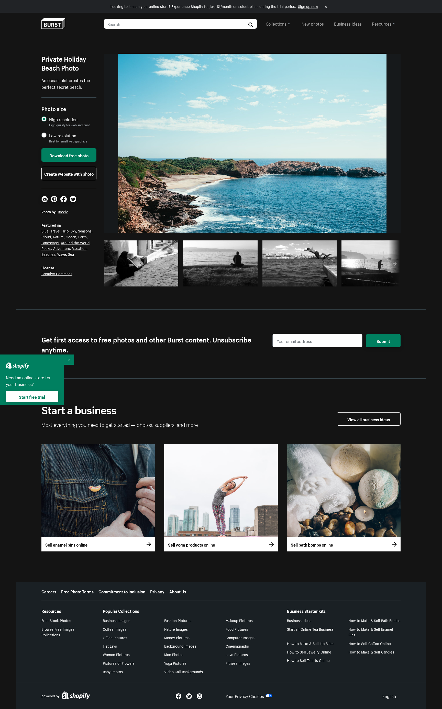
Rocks (46, 248)
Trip (65, 231)
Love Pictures (237, 654)
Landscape (50, 242)
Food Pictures (237, 629)
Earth (82, 236)
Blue (45, 231)
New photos (313, 23)
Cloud (46, 236)
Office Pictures (115, 637)
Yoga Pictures (175, 663)
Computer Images (240, 637)
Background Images (180, 646)
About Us (177, 591)
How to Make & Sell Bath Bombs (374, 620)
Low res (163, 281)
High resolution (63, 119)
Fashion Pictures (177, 620)
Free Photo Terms (77, 591)
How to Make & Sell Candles (371, 652)
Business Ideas (299, 620)
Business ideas (348, 23)
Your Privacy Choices (245, 695)
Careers (48, 591)
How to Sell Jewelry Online (309, 652)
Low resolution (62, 135)
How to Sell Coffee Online (369, 643)
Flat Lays (110, 646)
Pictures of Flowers (119, 663)
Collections (276, 23)
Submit (383, 340)
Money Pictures (177, 637)
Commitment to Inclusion (121, 591)
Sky (73, 231)
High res (143, 281)
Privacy (157, 591)
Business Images (116, 620)
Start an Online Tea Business (310, 629)
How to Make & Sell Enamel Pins (370, 632)
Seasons (85, 231)
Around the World (75, 242)
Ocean (71, 236)
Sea (71, 254)
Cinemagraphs (237, 646)
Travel (55, 231)
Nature (58, 236)
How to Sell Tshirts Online (308, 660)
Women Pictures (116, 654)
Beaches (48, 254)
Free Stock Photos (56, 620)
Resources (382, 23)
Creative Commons (56, 273)
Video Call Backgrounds (183, 671)
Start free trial (32, 396)
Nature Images (176, 629)
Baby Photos (113, 671)
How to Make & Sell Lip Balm (310, 643)
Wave (61, 254)
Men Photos (173, 654)
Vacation (79, 248)
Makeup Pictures (239, 620)
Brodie (63, 211)
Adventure (61, 248)
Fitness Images (238, 663)
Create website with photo (69, 173)
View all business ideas (368, 419)
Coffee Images (114, 629)
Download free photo (69, 155)
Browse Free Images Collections (57, 632)
